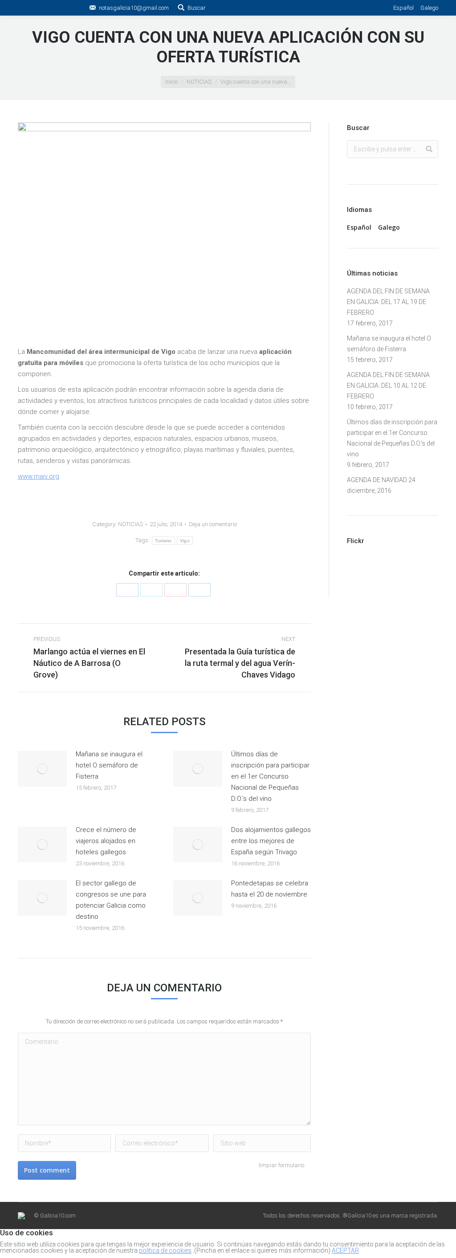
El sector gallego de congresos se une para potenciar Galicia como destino (111, 900)
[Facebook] (127, 590)
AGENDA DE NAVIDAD (377, 479)
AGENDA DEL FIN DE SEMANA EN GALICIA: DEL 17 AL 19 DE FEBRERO (388, 302)
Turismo (163, 540)
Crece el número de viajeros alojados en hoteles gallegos (106, 841)
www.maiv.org (38, 476)
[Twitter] (151, 590)
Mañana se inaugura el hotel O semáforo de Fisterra (109, 765)
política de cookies (165, 1250)
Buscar (196, 7)
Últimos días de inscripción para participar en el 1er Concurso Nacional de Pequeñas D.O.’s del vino (270, 776)
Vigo (185, 540)
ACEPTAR (345, 1250)
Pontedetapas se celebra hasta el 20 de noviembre (269, 888)
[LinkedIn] (199, 590)
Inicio (171, 81)
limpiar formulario (281, 1165)
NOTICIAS (199, 81)
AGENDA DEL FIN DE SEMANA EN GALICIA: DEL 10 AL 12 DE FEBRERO (388, 385)
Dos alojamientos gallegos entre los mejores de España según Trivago (271, 841)
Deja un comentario (213, 524)
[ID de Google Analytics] (175, 590)
